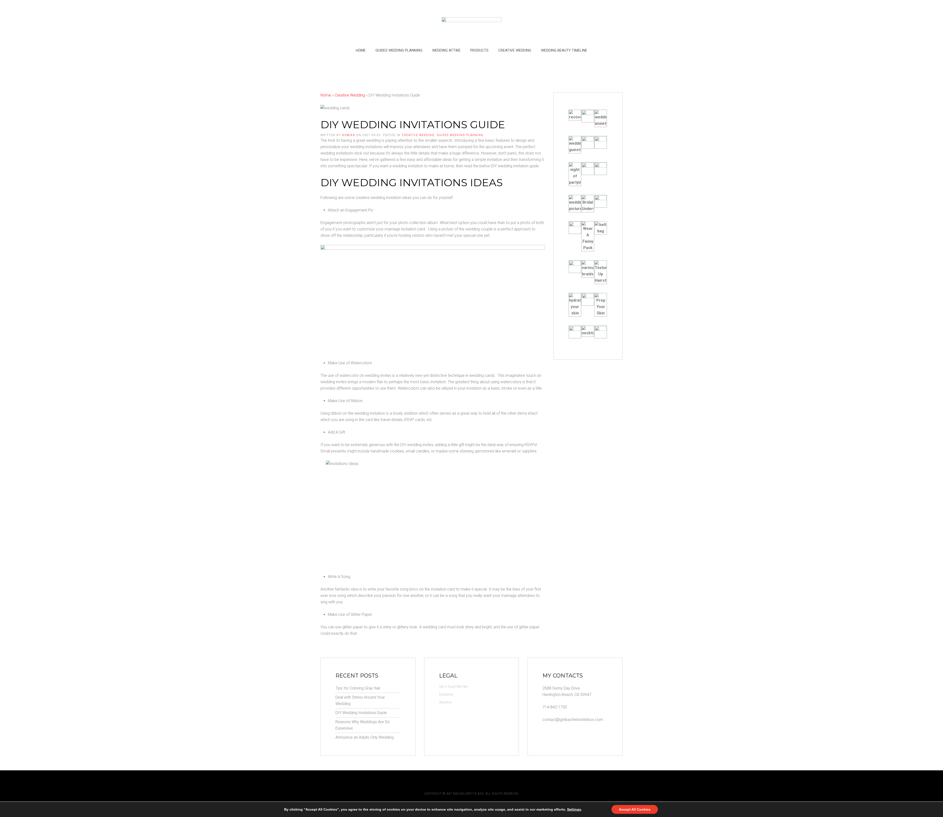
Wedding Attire (446, 50)
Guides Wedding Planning (398, 50)
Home (361, 50)
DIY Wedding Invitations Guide (361, 712)
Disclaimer (446, 694)
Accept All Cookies (635, 809)
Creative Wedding (514, 50)
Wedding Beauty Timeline (564, 50)
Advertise (445, 702)
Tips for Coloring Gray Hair (357, 688)
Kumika (348, 135)
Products (479, 50)
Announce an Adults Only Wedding (364, 737)
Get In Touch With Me (453, 687)
